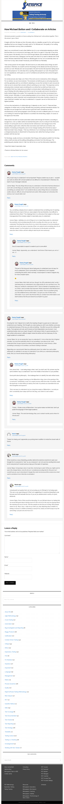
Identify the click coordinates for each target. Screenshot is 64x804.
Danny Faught (16, 172)
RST (6, 700)
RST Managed (44, 773)
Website (6, 573)
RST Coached (44, 776)
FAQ (17, 156)
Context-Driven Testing (11, 640)
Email (6, 565)
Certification (8, 636)
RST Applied (44, 771)
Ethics (6, 648)
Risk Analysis (8, 696)
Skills (6, 708)
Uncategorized (9, 744)
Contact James (8, 773)
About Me (13, 156)
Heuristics (7, 664)
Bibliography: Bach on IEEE (11, 771)
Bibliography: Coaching (29, 791)
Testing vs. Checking (11, 740)
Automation (8, 624)
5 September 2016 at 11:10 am (21, 206)
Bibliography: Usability (28, 793)
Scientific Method (10, 704)
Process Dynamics (22, 156)
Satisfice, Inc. (32, 4)
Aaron (14, 433)
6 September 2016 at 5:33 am (26, 264)
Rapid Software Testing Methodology (16, 692)
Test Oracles (8, 720)
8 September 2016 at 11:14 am (19, 456)
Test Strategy (9, 728)
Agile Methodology (10, 616)
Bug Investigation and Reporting (14, 628)
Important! (8, 668)
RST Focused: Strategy (47, 780)
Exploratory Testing (10, 652)
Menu (33, 23)
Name (6, 557)
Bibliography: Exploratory (29, 787)
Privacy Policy (26, 769)
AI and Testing (9, 620)
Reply (8, 198)
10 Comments (31, 32)
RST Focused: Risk (46, 778)
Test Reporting (9, 724)
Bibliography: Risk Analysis (29, 789)
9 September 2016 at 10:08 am (24, 403)
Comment (7, 535)
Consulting (25, 767)
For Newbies (8, 660)
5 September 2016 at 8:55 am (18, 173)
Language (8, 672)
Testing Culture (9, 736)
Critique (7, 644)
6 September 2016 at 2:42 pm (21, 365)
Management (9, 676)
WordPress (41, 802)
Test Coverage (9, 712)
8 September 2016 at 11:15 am (21, 486)
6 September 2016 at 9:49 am (18, 435)
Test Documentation (11, 716)
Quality (7, 688)
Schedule (43, 784)
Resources (25, 784)
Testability (8, 732)
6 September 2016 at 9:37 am (18, 319)
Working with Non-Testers (12, 748)
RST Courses (44, 767)
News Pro (27, 802)
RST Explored (44, 769)
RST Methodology (9, 784)
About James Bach (9, 767)
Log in (44, 802)
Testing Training (8, 789)
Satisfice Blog (7, 769)
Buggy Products (9, 632)
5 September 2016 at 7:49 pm (23, 242)
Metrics (7, 680)
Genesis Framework (34, 802)
